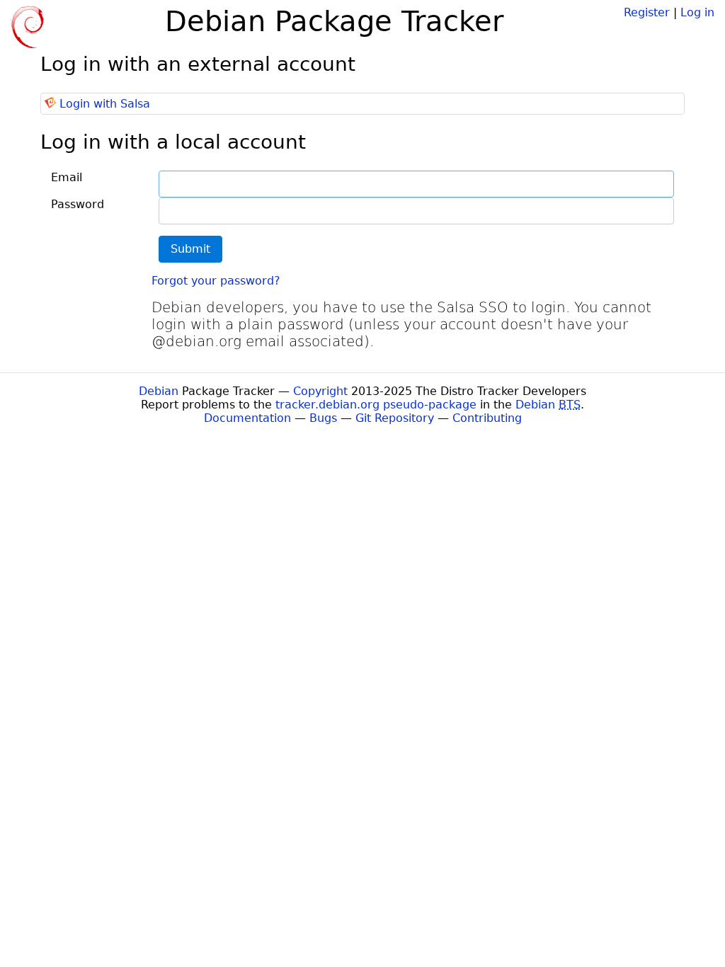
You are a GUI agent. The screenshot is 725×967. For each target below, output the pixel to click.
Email (66, 177)
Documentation (247, 418)
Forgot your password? (216, 280)
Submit (190, 249)
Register (647, 12)
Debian (158, 391)
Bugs (323, 418)
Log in (697, 12)
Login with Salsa (104, 103)
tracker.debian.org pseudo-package (375, 404)
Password (77, 204)
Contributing (487, 418)
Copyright (320, 391)
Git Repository (394, 418)
